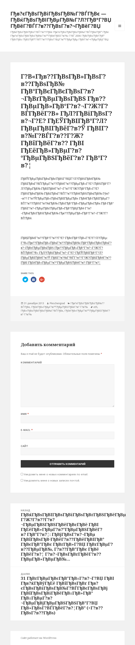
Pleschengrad (57, 303)
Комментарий (31, 362)
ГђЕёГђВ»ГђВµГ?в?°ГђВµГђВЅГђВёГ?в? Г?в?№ (59, 307)
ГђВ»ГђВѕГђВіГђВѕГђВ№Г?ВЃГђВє (42, 310)
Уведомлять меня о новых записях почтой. (52, 480)
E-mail (27, 430)
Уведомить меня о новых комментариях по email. (56, 474)
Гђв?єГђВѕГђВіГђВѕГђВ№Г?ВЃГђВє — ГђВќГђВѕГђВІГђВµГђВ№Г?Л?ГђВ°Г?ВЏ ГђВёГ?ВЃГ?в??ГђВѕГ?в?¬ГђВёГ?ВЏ (60, 19)
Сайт (24, 446)
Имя (25, 414)
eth (95, 307)
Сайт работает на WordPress (38, 638)
